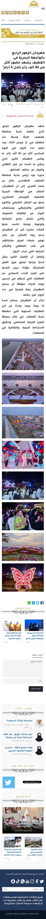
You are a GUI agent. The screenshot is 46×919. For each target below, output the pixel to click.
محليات (27, 20)
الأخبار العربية (14, 20)
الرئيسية (38, 20)
